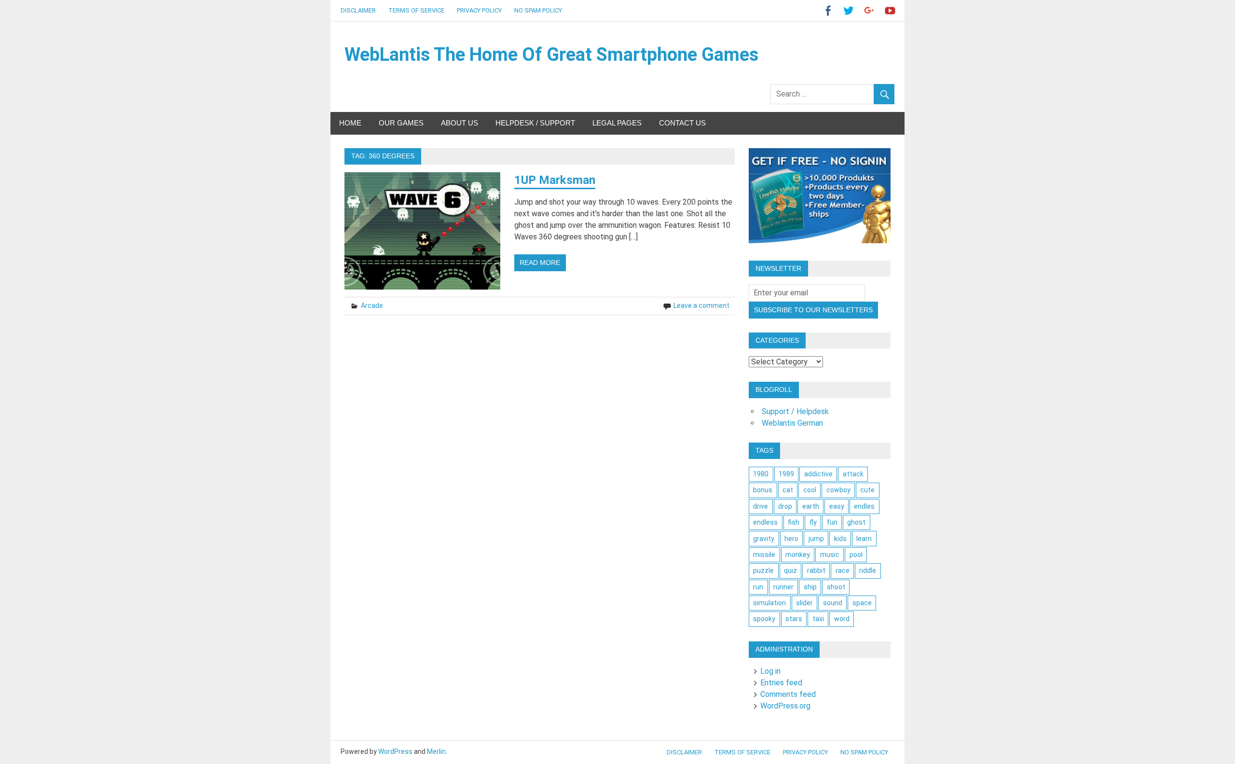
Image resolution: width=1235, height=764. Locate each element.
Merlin (436, 751)
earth (810, 506)
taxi (818, 619)
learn (864, 538)
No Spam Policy (538, 10)
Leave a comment (701, 305)
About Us (459, 123)
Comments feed (788, 694)
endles (864, 506)
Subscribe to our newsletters (813, 310)
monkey (797, 554)
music (829, 554)
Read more (540, 262)
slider (804, 603)
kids (840, 538)
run (758, 587)
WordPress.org (785, 705)
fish (793, 522)
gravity (763, 538)
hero (791, 538)
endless (765, 522)
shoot (836, 587)
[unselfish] (820, 240)
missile (764, 554)
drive (760, 506)
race (843, 570)
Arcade (372, 305)
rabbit (816, 570)
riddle (867, 570)
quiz (790, 570)
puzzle (763, 570)
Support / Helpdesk (795, 411)
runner (783, 587)
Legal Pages (617, 123)
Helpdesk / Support (535, 123)
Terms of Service (416, 10)
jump (816, 538)
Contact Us (682, 123)
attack (853, 474)
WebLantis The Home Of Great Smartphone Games (551, 54)
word (842, 619)
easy (836, 506)
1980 (760, 474)
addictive (818, 474)
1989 (786, 474)
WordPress (395, 751)
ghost (856, 522)
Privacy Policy (479, 10)
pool (856, 554)
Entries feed (781, 682)
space (862, 603)
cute (867, 490)
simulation (769, 603)
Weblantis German (792, 423)
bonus (762, 490)
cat (787, 490)
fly (813, 522)
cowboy (838, 490)
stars (793, 619)
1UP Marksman (554, 180)
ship (810, 587)
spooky (764, 619)
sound (832, 603)
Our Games (401, 123)
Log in (770, 671)
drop (785, 506)
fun (832, 522)
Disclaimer (358, 10)
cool (809, 490)
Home (350, 123)
